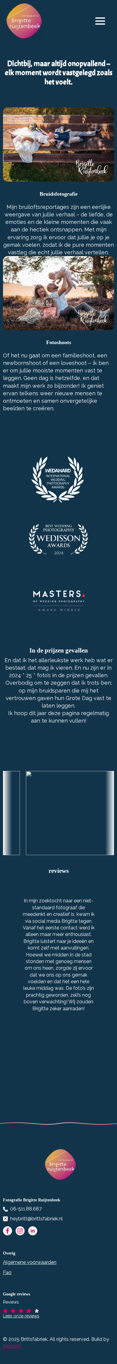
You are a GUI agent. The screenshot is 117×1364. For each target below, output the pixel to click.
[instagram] (20, 1230)
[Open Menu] (103, 21)
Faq (7, 1272)
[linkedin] (32, 1230)
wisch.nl (11, 1346)
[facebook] (7, 1230)
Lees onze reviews (21, 1316)
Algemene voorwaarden (29, 1262)
